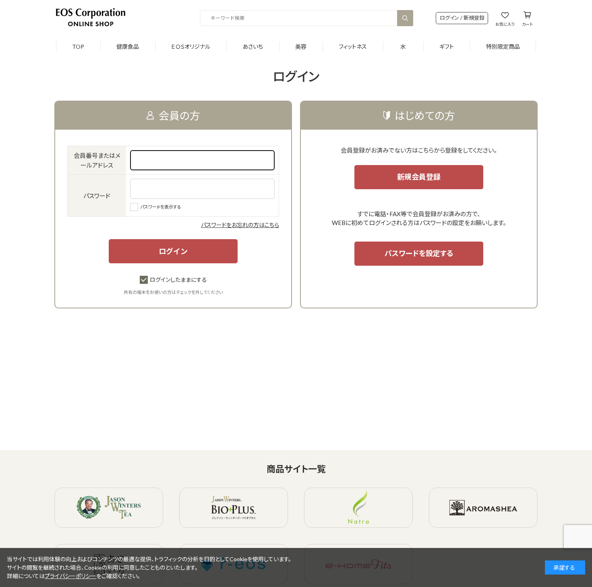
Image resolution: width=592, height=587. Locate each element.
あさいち (252, 46)
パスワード (96, 195)
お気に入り (505, 24)
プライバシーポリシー (70, 576)
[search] (405, 18)
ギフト (446, 46)
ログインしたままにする (178, 279)
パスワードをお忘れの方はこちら (240, 224)
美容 (300, 46)
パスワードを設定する (419, 253)
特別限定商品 (503, 46)
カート (527, 24)
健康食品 (127, 46)
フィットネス (353, 46)
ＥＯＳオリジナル (190, 46)
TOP (78, 46)
